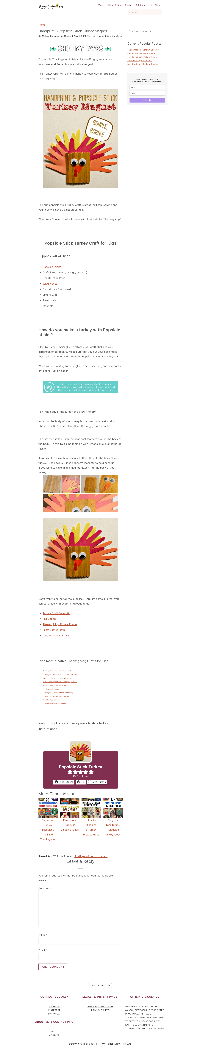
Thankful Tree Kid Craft (51, 700)
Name (43, 934)
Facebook (54, 1006)
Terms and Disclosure (100, 1006)
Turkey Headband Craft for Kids (55, 704)
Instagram (54, 1014)
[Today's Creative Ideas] (50, 7)
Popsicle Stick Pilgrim (51, 689)
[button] (70, 772)
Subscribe (147, 100)
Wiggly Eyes (50, 283)
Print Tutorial (65, 782)
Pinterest (54, 1010)
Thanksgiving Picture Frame (60, 624)
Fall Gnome (49, 618)
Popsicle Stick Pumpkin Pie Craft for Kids (58, 671)
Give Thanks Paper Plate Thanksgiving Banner (60, 682)
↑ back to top (100, 985)
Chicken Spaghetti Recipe (139, 60)
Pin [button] (82, 782)
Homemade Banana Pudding (141, 53)
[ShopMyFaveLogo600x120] (80, 54)
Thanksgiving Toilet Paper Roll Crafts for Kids (60, 674)
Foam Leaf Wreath (54, 629)
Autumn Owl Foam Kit (56, 635)
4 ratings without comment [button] (91, 856)
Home (42, 24)
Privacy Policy (100, 1010)
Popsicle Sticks (52, 266)
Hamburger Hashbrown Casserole (144, 50)
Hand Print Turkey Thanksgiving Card (57, 678)
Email (42, 950)
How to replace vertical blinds (142, 57)
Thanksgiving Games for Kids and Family (58, 693)
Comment (45, 888)
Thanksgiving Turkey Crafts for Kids (56, 696)
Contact (54, 1035)
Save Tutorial (98, 782)
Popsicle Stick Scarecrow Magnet (55, 685)
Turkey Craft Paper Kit (56, 613)
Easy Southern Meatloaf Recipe (142, 64)
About (54, 1031)
